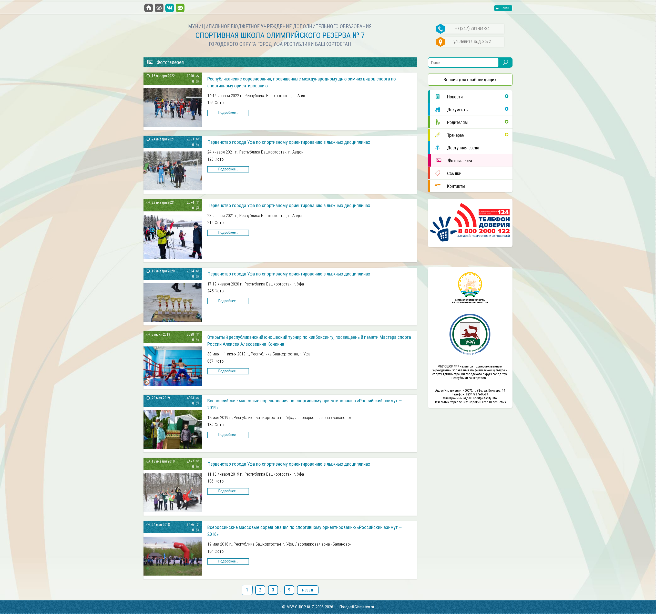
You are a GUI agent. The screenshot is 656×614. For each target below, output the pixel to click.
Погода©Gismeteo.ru (356, 607)
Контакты (456, 186)
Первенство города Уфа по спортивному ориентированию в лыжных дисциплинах (288, 142)
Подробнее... (228, 112)
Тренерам (456, 135)
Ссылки (454, 173)
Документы (458, 109)
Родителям (457, 122)
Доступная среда (463, 147)
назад (307, 589)
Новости (455, 96)
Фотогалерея (460, 160)
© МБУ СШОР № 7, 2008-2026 (307, 607)
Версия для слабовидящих (470, 80)
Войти (504, 8)
